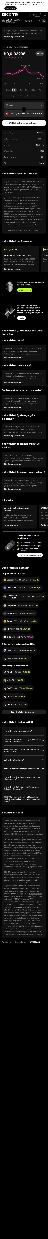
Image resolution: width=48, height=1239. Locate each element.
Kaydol (37, 15)
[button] (30, 14)
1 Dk (8, 90)
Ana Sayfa (6, 942)
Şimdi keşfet (24, 290)
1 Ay (39, 90)
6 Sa (26, 90)
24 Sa (33, 90)
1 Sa (20, 90)
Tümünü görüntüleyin (14, 37)
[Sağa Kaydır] (39, 21)
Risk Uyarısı (10, 896)
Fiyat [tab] (27, 21)
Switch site (10, 8)
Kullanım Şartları (35, 894)
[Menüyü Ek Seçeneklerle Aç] (45, 15)
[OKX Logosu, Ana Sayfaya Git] (10, 15)
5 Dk (14, 90)
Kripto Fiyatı (20, 942)
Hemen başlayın (11, 525)
